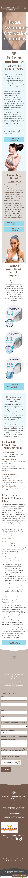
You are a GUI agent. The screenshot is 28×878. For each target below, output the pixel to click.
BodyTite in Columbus (9, 459)
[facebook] (7, 839)
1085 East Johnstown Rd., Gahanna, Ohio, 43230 (14, 816)
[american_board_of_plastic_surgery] (9, 823)
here (19, 684)
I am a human (5, 758)
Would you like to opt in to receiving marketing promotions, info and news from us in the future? (13, 749)
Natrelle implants (12, 281)
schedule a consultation (11, 429)
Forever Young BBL (8, 452)
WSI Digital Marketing (17, 872)
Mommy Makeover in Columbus (12, 480)
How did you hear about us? (8, 730)
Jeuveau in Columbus (8, 467)
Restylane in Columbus (9, 486)
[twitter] (11, 839)
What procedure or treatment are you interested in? (14, 723)
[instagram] (16, 839)
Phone (2, 716)
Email (2, 710)
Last (1, 707)
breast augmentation (16, 191)
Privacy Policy (14, 858)
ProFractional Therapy (9, 474)
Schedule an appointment (19, 875)
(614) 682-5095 (10, 817)
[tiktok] (21, 839)
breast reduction (9, 192)
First (2, 701)
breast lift (20, 192)
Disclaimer (5, 858)
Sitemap (21, 858)
